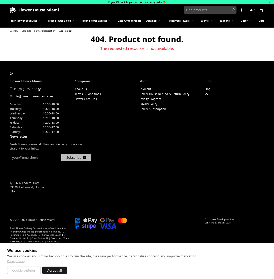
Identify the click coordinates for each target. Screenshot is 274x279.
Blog (207, 89)
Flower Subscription (44, 30)
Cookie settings (24, 270)
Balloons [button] (224, 20)
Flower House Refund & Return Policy (164, 94)
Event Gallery (65, 30)
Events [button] (205, 20)
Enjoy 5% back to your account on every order (135, 2)
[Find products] (233, 10)
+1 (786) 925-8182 (25, 89)
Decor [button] (244, 20)
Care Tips (26, 30)
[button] (242, 10)
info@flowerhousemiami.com (33, 96)
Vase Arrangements (129, 20)
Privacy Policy (148, 104)
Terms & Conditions (88, 94)
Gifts (261, 20)
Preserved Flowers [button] (179, 20)
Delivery (14, 30)
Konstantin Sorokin (214, 222)
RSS (206, 94)
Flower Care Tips (86, 99)
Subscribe (73, 157)
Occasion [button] (151, 20)
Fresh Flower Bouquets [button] (23, 20)
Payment (145, 89)
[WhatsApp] (11, 73)
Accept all (54, 270)
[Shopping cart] (261, 10)
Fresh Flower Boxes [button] (59, 20)
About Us (81, 89)
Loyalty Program (150, 99)
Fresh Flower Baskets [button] (94, 20)
